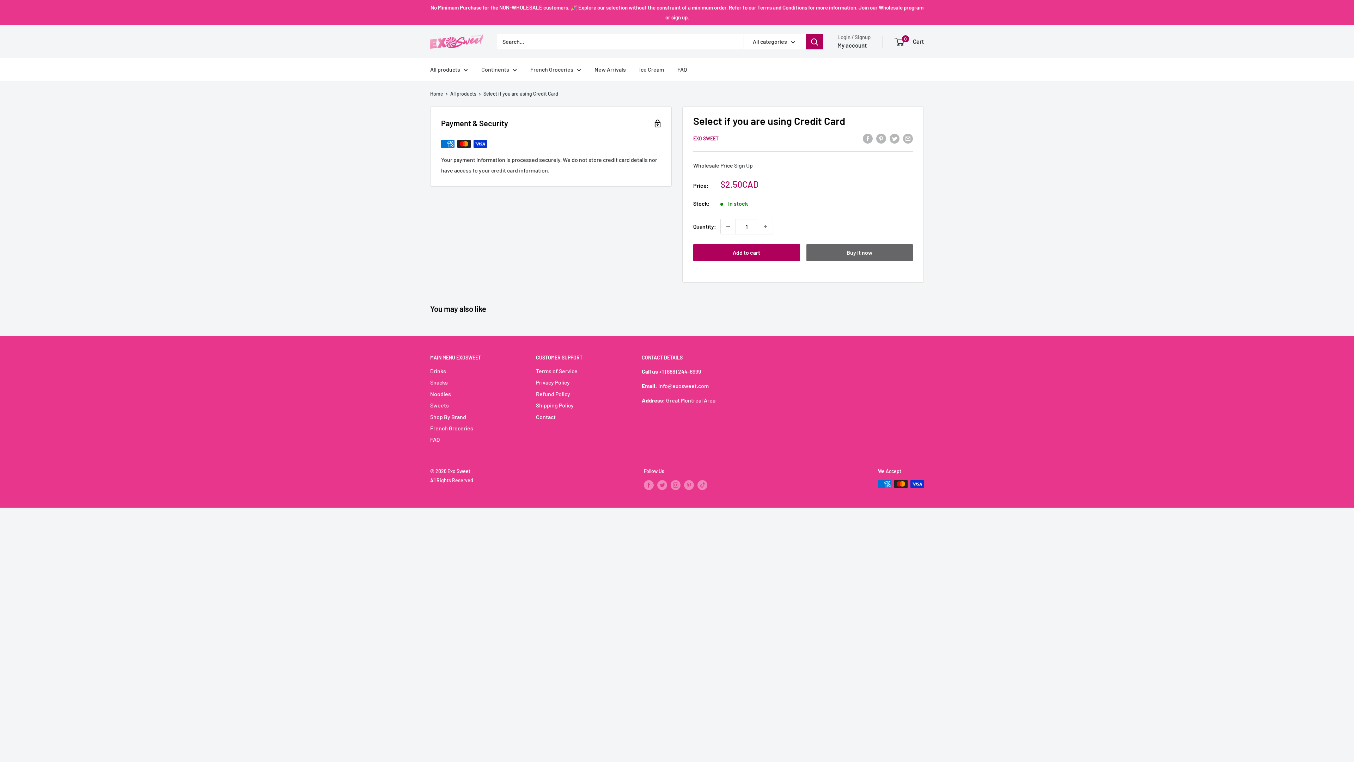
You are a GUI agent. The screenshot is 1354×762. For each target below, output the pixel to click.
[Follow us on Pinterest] (689, 485)
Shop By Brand (448, 416)
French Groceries (551, 69)
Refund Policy (553, 394)
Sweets (439, 405)
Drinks (438, 371)
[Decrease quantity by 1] (728, 226)
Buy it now (859, 252)
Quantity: (704, 226)
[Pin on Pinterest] (881, 138)
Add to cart (746, 252)
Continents (495, 69)
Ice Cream (651, 69)
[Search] (814, 41)
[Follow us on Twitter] (662, 485)
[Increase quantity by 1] (765, 226)
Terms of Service (557, 371)
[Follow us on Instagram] (676, 485)
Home (436, 94)
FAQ (682, 69)
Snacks (439, 382)
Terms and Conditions (782, 7)
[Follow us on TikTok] (702, 485)
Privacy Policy (553, 382)
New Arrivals (610, 69)
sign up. (680, 17)
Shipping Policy (555, 405)
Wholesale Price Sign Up (723, 165)
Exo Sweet (706, 138)
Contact (546, 416)
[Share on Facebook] (868, 138)
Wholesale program (901, 7)
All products (445, 69)
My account (852, 45)
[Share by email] (908, 138)
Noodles (440, 394)
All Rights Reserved (451, 480)
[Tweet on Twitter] (894, 138)
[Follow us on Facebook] (649, 485)
